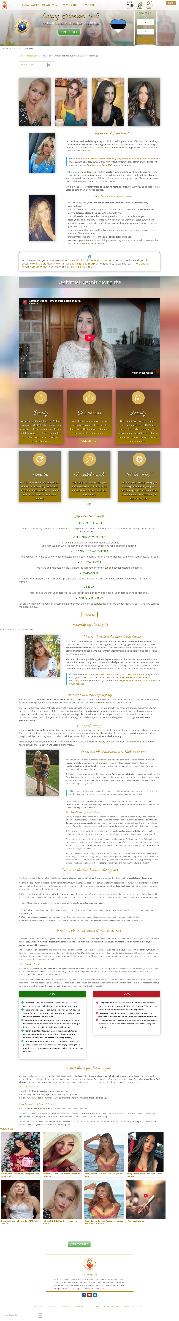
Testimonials (89, 413)
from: (145, 17)
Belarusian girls (147, 158)
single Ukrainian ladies (128, 158)
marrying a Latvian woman (128, 680)
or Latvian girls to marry (81, 263)
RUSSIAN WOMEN (30, 5)
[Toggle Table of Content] (48, 65)
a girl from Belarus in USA (80, 266)
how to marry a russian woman (98, 674)
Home (22, 56)
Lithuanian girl (150, 680)
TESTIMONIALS (87, 5)
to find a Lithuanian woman (48, 263)
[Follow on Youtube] (89, 1295)
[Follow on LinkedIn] (95, 1295)
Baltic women (33, 56)
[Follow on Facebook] (84, 1295)
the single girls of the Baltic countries (89, 260)
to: (145, 27)
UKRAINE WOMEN (51, 5)
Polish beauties (76, 683)
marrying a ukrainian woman (129, 674)
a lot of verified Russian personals (99, 158)
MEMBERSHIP (70, 5)
